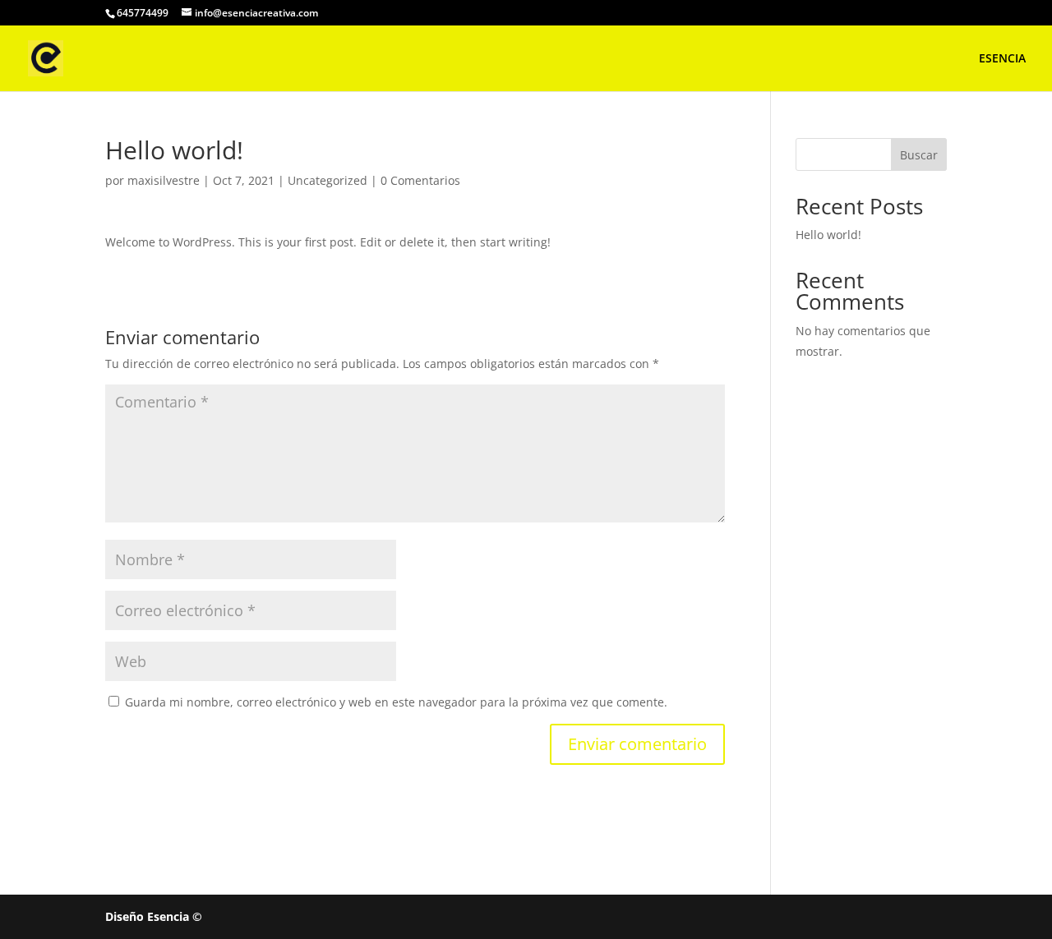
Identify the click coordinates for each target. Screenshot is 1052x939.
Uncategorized (327, 180)
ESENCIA (1002, 59)
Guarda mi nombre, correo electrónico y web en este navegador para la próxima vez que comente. (396, 702)
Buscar (919, 155)
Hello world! (828, 234)
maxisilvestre (163, 180)
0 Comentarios (420, 180)
